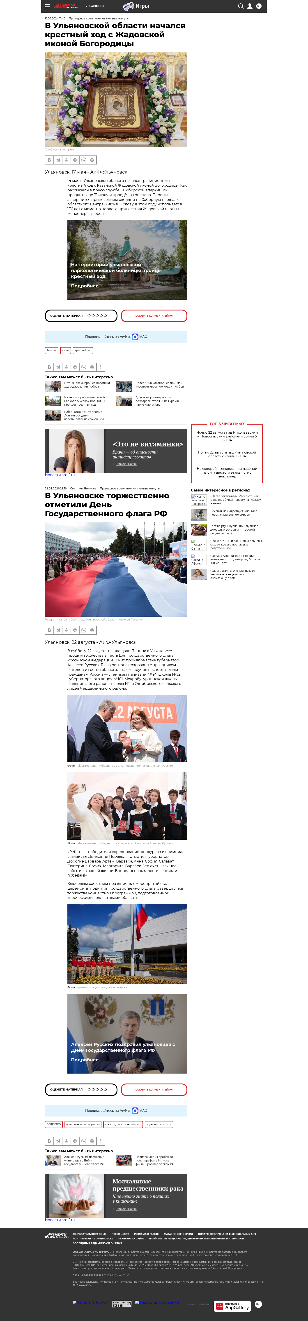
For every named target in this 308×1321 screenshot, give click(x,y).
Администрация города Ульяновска (101, 987)
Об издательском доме (89, 1234)
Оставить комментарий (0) (154, 315)
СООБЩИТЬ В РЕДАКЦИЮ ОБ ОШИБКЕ (97, 1243)
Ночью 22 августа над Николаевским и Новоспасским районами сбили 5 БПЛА (227, 436)
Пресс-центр (120, 1234)
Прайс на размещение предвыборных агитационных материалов (196, 1238)
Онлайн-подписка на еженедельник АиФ (227, 1234)
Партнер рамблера (198, 1304)
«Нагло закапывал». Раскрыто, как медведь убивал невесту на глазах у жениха (235, 499)
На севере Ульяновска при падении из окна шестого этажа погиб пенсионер (227, 472)
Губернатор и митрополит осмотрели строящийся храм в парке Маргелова (157, 401)
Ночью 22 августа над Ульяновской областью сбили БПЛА (227, 454)
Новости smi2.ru (60, 475)
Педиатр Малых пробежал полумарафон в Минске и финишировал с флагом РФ (155, 1160)
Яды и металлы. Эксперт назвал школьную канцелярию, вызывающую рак (232, 574)
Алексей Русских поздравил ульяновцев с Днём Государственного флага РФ (123, 1047)
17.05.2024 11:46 (55, 18)
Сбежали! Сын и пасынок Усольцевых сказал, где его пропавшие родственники (236, 544)
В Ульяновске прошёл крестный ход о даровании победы (87, 384)
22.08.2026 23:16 (56, 488)
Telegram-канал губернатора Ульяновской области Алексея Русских (93, 619)
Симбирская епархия (60, 149)
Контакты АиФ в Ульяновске (93, 1238)
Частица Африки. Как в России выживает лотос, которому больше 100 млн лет (235, 559)
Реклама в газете (146, 1234)
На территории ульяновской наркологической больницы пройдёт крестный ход (117, 270)
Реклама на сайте (131, 1238)
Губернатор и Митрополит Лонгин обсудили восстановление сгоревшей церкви (74, 417)
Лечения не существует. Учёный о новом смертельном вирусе (233, 512)
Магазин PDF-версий (178, 1234)
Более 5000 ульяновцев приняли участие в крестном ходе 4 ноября (160, 384)
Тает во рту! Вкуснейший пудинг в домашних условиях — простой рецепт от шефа (234, 529)
